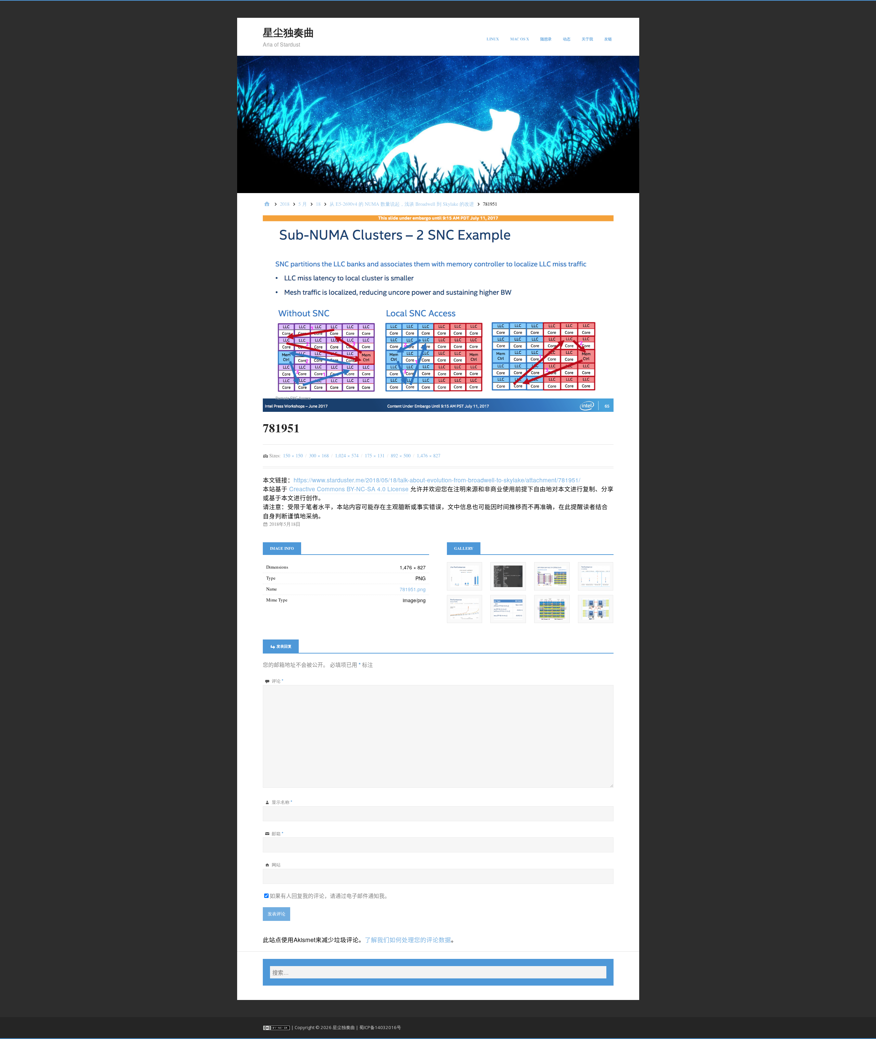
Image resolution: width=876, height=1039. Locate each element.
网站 (276, 865)
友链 (608, 39)
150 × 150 (293, 455)
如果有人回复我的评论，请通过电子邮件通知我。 (330, 895)
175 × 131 (375, 455)
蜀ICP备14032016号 (380, 1027)
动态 (566, 39)
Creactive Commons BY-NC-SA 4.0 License (349, 488)
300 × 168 (319, 455)
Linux (493, 39)
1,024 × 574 (347, 455)
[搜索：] (438, 972)
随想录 (546, 39)
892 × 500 (401, 455)
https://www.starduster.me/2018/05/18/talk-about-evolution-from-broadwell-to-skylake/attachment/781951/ (437, 480)
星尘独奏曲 (288, 32)
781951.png (413, 589)
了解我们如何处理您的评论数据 (408, 939)
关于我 (587, 39)
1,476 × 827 (428, 455)
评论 (277, 681)
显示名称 (282, 802)
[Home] (267, 204)
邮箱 (277, 834)
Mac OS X (519, 39)
